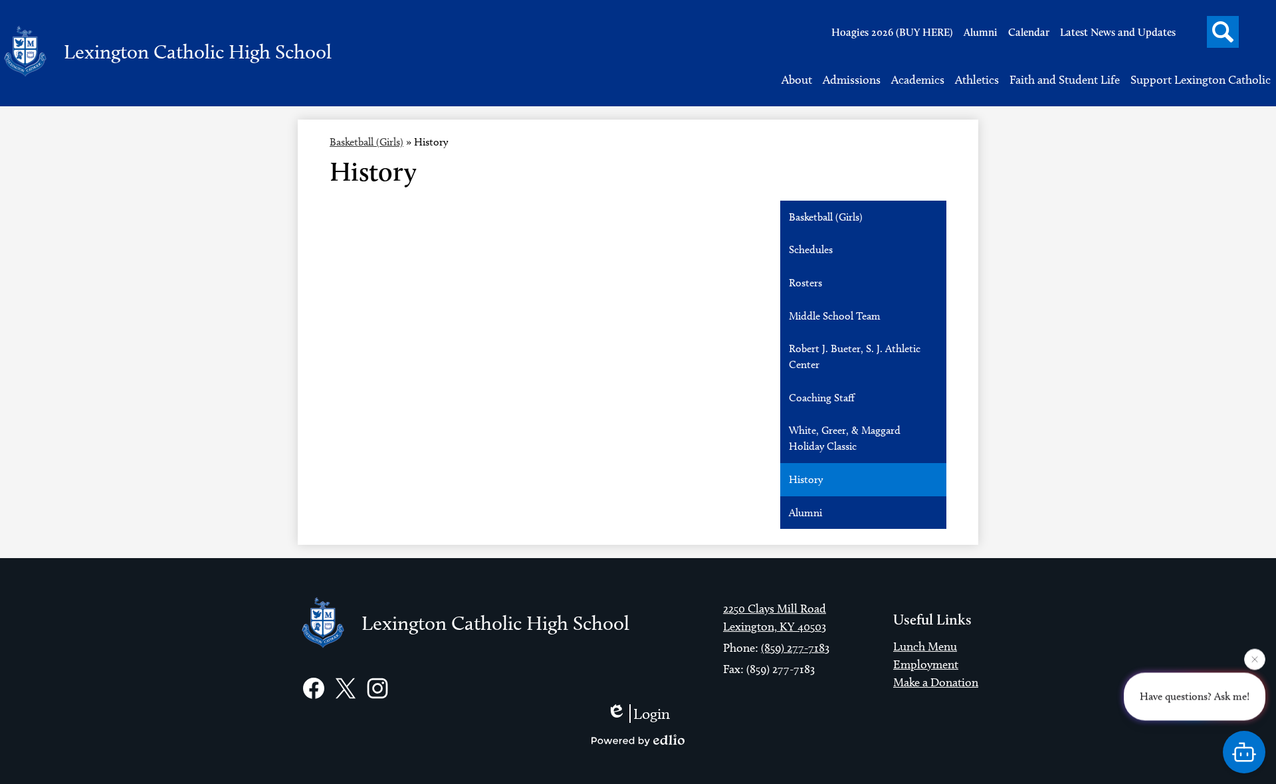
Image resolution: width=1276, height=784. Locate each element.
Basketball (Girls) (366, 142)
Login (651, 713)
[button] (796, 79)
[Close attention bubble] (1254, 659)
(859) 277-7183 (795, 647)
